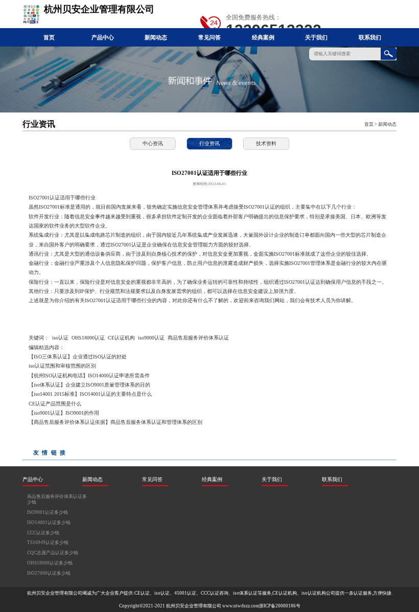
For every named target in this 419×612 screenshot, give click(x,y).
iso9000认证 (151, 338)
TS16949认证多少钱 (47, 542)
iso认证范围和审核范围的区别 (62, 366)
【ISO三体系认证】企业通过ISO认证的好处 (78, 356)
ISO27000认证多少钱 (49, 573)
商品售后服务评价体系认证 (198, 338)
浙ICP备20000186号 (279, 605)
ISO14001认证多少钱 (49, 522)
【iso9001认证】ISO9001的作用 (64, 413)
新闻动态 (156, 37)
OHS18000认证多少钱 (50, 562)
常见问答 (209, 37)
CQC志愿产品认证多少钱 (52, 552)
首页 (49, 37)
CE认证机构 (121, 338)
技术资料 (266, 143)
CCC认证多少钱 (43, 532)
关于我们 (316, 37)
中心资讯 (153, 143)
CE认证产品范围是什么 (55, 403)
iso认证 (60, 338)
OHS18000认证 (88, 338)
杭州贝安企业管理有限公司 (193, 605)
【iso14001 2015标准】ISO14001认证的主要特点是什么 (90, 394)
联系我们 (370, 37)
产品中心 (102, 37)
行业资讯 (209, 143)
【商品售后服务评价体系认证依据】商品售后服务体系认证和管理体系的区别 (115, 422)
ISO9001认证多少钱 (47, 512)
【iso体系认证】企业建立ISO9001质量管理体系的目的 (89, 385)
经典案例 (263, 37)
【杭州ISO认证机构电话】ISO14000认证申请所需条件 (89, 375)
